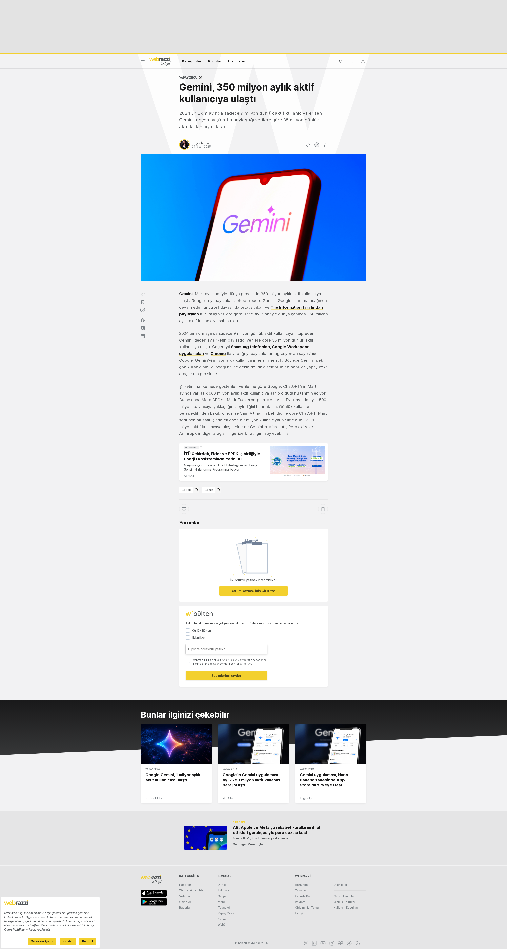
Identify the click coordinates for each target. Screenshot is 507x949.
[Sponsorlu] (297, 461)
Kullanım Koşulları (346, 907)
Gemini (186, 293)
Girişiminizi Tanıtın (307, 907)
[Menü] (143, 62)
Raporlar (185, 907)
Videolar (185, 896)
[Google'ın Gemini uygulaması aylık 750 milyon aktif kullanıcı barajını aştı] (253, 744)
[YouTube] (322, 942)
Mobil (222, 902)
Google (187, 489)
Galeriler (185, 902)
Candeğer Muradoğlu (248, 844)
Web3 (222, 924)
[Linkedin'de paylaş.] (143, 336)
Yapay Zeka (188, 77)
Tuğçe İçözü (308, 798)
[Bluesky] (340, 942)
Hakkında (301, 884)
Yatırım (223, 919)
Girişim (223, 896)
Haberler (185, 884)
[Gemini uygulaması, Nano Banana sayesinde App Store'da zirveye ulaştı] (330, 744)
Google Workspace (291, 346)
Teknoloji (224, 907)
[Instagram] (331, 942)
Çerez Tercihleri (344, 896)
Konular (214, 61)
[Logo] (160, 61)
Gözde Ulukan (154, 798)
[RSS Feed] (357, 942)
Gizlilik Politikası (345, 902)
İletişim (300, 913)
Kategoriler (191, 61)
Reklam (300, 902)
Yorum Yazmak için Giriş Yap (253, 591)
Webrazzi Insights (191, 890)
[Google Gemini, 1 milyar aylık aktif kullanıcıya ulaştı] (176, 744)
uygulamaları (191, 353)
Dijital (222, 884)
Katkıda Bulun (304, 896)
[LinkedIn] (314, 942)
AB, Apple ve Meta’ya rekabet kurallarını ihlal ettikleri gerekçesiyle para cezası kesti (276, 830)
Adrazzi (189, 475)
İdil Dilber (229, 798)
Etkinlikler (236, 61)
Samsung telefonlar (250, 346)
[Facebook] (348, 942)
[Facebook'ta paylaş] (143, 320)
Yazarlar (300, 890)
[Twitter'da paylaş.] (143, 328)
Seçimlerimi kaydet (226, 675)
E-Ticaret (224, 890)
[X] (305, 942)
